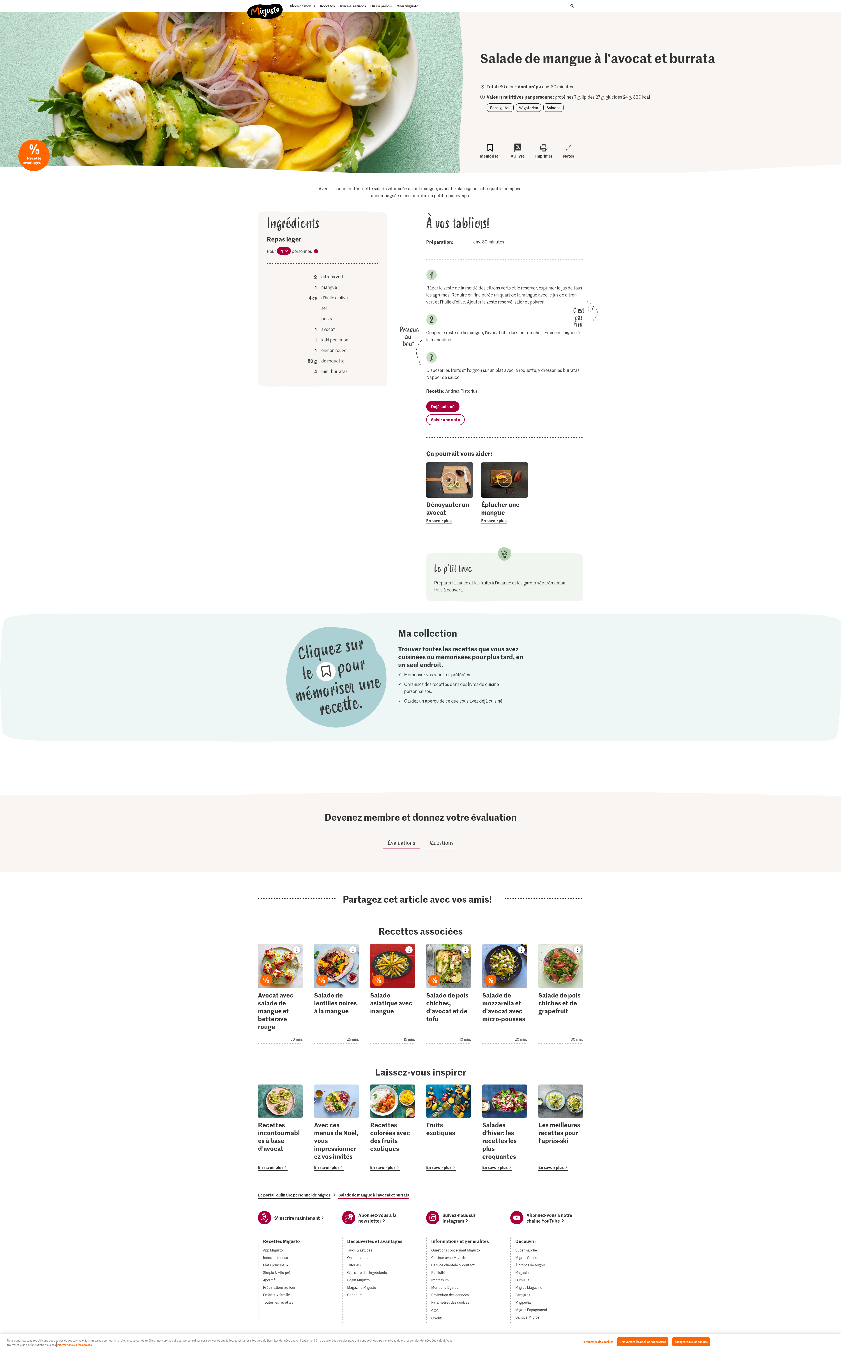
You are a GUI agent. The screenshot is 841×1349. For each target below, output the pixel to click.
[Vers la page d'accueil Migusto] (265, 8)
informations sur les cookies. (74, 1344)
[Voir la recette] (280, 994)
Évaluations (401, 842)
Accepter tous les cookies (691, 1342)
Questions (442, 842)
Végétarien (528, 107)
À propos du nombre (316, 252)
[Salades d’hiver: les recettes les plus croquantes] (504, 1128)
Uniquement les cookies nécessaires (642, 1342)
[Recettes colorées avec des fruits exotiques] (392, 1128)
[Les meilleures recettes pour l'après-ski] (560, 1128)
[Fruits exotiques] (448, 1128)
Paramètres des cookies (450, 1302)
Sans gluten (500, 107)
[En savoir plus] (449, 512)
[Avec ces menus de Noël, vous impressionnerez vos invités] (336, 1128)
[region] (420, 1341)
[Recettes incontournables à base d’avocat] (280, 1128)
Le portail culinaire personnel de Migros (294, 1195)
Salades (553, 107)
